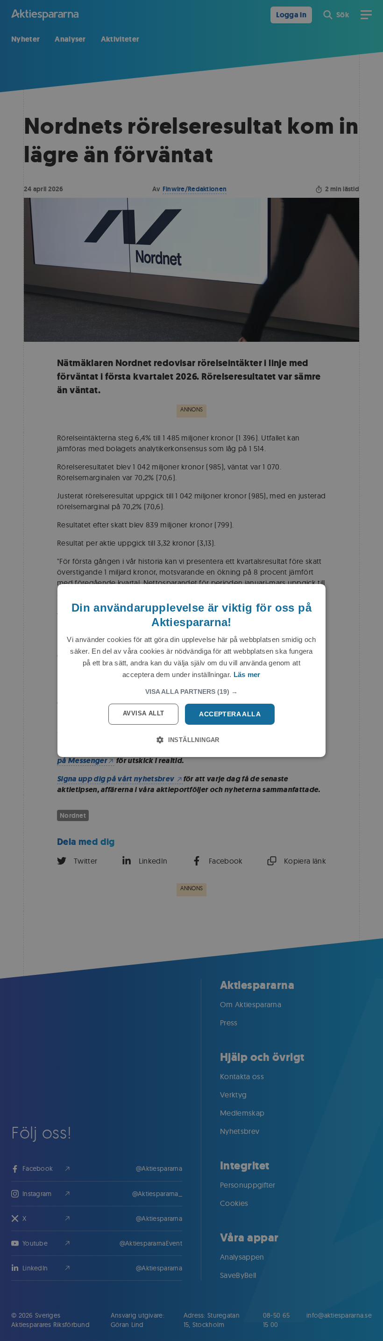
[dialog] (191, 670)
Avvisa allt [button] (143, 713)
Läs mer (247, 674)
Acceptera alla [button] (230, 714)
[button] (191, 691)
